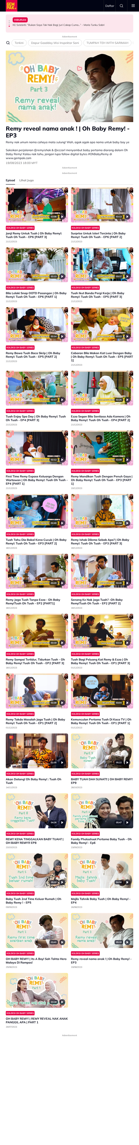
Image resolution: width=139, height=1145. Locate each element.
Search (121, 6)
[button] (9, 20)
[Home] (11, 6)
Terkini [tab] (19, 43)
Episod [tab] (10, 180)
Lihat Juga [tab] (26, 180)
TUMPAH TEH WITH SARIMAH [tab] (107, 43)
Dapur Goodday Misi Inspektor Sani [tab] (55, 43)
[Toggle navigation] (133, 6)
